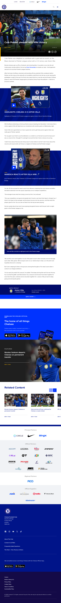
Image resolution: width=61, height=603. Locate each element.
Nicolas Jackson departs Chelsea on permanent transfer (14, 410)
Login (15, 1)
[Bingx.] (44, 2)
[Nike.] (38, 2)
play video (14, 86)
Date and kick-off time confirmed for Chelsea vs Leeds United (41, 410)
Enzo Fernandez (31, 67)
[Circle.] (32, 2)
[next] (55, 390)
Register (22, 1)
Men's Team (7, 47)
